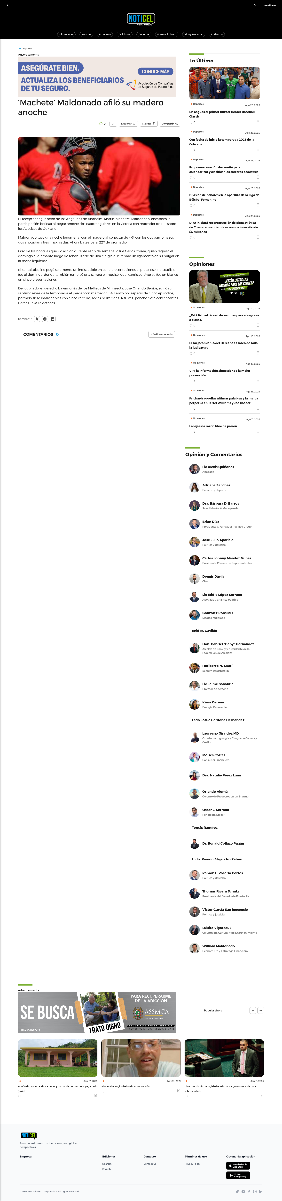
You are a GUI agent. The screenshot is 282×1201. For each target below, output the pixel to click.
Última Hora (66, 34)
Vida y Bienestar (193, 34)
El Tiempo (217, 34)
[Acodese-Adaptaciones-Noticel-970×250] (99, 77)
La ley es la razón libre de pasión (213, 426)
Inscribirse (270, 5)
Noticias (86, 34)
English (106, 1169)
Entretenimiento (166, 34)
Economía (105, 34)
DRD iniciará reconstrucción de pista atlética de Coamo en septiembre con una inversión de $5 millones (223, 227)
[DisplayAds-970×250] (97, 1012)
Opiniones (124, 34)
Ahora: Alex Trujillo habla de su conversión (42, 1086)
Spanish (106, 1163)
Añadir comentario (161, 334)
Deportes (144, 34)
